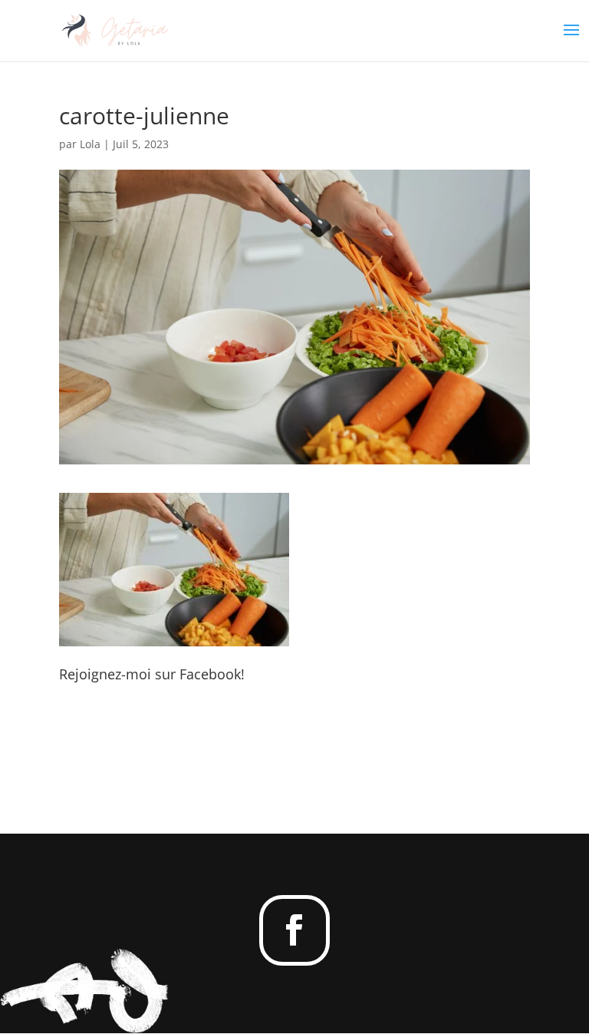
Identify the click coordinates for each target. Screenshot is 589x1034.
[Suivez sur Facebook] (294, 930)
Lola (90, 144)
